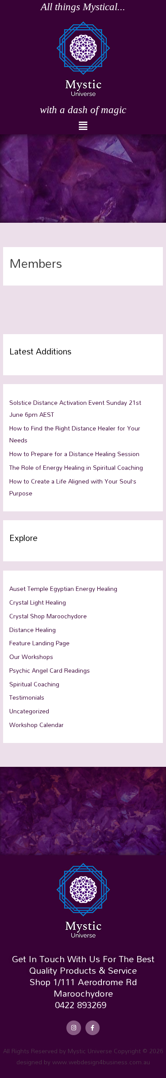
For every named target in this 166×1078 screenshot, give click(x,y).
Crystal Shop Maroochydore (48, 616)
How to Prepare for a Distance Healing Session (74, 454)
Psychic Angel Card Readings (49, 670)
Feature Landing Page (39, 643)
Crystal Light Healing (37, 602)
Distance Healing (32, 630)
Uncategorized (29, 711)
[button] (82, 126)
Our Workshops (31, 657)
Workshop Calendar (36, 725)
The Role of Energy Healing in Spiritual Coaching (76, 467)
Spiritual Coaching (34, 684)
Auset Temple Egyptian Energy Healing (63, 588)
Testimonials (26, 697)
